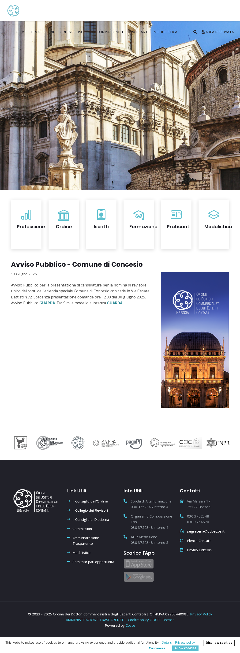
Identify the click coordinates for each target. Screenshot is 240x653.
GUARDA (47, 302)
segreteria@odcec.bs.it (206, 531)
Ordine (66, 31)
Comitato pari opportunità (93, 561)
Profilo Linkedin (199, 550)
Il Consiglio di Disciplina (90, 519)
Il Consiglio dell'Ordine (90, 501)
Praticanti (138, 31)
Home (21, 31)
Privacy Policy (201, 614)
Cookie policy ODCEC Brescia (151, 619)
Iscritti (85, 31)
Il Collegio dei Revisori (90, 510)
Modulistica (165, 31)
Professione (43, 31)
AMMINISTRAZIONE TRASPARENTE (95, 619)
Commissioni (82, 528)
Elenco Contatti (199, 540)
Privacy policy (185, 642)
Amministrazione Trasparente (85, 540)
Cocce (130, 625)
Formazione (108, 31)
